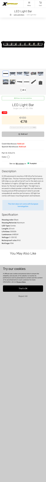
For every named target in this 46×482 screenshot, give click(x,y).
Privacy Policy (21, 282)
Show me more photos (24, 98)
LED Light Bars (19, 15)
